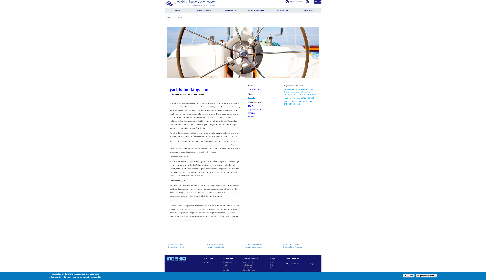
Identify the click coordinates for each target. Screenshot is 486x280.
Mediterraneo (227, 262)
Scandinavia (227, 267)
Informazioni (282, 10)
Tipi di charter (248, 265)
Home (177, 10)
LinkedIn (176, 258)
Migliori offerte (256, 10)
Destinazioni (230, 10)
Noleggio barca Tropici (253, 247)
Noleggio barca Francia (253, 244)
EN (271, 262)
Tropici (225, 265)
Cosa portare (247, 267)
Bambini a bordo (249, 270)
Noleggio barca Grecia (176, 247)
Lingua (273, 258)
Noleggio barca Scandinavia (293, 247)
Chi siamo (178, 17)
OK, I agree (408, 276)
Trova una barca (203, 10)
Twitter (173, 258)
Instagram (184, 258)
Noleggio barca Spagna (291, 244)
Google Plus (180, 258)
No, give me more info (426, 276)
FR (271, 267)
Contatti (308, 10)
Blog (311, 264)
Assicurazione (248, 262)
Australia (226, 270)
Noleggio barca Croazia (215, 244)
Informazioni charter (251, 258)
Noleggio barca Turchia (215, 247)
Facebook (169, 258)
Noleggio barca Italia (175, 244)
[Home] (196, 3)
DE (271, 265)
